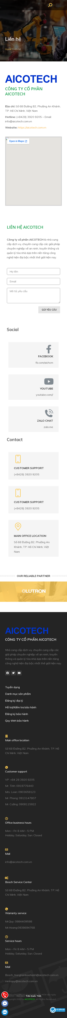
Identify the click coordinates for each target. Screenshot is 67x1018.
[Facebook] (7, 673)
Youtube (46, 388)
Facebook (45, 356)
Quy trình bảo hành (17, 720)
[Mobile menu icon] (58, 5)
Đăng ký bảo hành (16, 714)
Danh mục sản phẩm (18, 694)
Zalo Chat (45, 420)
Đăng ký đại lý (14, 700)
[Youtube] (19, 673)
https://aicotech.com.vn (32, 127)
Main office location (30, 535)
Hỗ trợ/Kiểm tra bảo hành (20, 707)
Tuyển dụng (12, 687)
